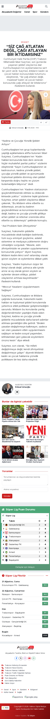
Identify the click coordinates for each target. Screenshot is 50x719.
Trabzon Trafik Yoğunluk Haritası (18, 673)
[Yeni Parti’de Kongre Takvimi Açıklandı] (37, 432)
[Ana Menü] (3, 7)
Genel (27, 12)
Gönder (7, 496)
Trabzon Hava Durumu (14, 668)
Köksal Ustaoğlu (18, 128)
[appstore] (18, 697)
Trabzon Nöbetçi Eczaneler (16, 665)
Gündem (44, 12)
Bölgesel (33, 690)
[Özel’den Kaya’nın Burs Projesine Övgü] (37, 411)
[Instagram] (25, 658)
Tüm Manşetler (11, 678)
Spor (35, 12)
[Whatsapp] (34, 658)
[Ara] (46, 6)
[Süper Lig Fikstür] (47, 576)
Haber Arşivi (9, 683)
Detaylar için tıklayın (25, 567)
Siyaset (25, 42)
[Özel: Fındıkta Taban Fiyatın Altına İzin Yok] (13, 411)
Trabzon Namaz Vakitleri (15, 670)
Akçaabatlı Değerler (12, 12)
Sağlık (19, 692)
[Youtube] (29, 658)
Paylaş (7, 122)
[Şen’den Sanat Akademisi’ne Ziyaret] (13, 432)
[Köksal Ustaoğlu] (7, 389)
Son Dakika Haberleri (13, 681)
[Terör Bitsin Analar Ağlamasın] (13, 452)
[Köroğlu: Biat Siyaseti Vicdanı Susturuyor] (37, 452)
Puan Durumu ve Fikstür (14, 675)
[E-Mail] (17, 392)
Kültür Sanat (8, 692)
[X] (21, 658)
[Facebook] (16, 658)
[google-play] (31, 697)
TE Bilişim (31, 716)
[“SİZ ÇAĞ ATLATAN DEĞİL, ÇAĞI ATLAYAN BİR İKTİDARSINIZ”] (25, 104)
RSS (6, 708)
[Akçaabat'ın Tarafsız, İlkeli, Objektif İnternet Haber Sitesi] (24, 6)
